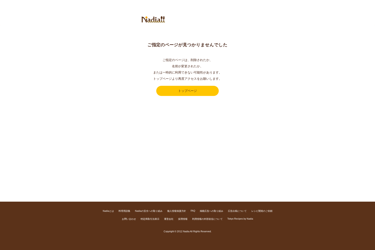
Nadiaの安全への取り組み (148, 211)
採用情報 (183, 219)
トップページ (187, 90)
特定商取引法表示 (150, 219)
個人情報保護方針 (176, 211)
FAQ (193, 210)
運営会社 (168, 219)
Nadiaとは (108, 211)
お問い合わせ (129, 219)
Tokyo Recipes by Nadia (240, 218)
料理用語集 (124, 211)
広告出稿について (237, 211)
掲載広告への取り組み (211, 211)
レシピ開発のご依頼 (261, 211)
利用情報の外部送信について (207, 219)
